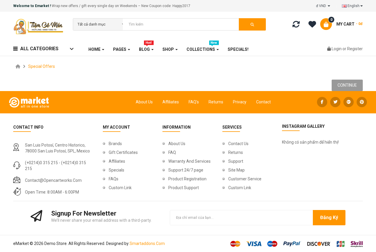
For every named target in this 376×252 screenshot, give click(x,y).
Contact (263, 102)
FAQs (113, 179)
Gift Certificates (123, 152)
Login (337, 48)
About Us (144, 102)
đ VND (322, 6)
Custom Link (120, 187)
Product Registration (187, 179)
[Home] (18, 66)
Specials (116, 170)
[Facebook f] (322, 102)
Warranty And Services (189, 161)
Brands (115, 143)
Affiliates (170, 102)
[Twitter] (335, 102)
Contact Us (238, 143)
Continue (347, 85)
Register (355, 48)
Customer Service (244, 179)
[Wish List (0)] (314, 25)
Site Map (236, 170)
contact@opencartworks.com (53, 180)
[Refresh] (296, 25)
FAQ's (194, 102)
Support (235, 161)
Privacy (239, 102)
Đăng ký (329, 217)
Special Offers (41, 66)
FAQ (172, 152)
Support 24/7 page (185, 170)
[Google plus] (348, 102)
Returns (216, 102)
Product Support (183, 187)
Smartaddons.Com (147, 243)
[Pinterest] (362, 102)
